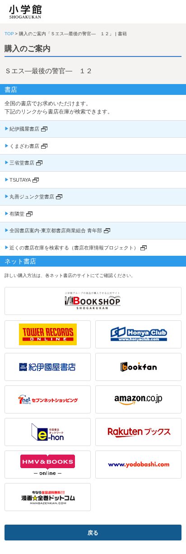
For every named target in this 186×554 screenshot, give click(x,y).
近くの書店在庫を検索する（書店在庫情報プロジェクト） (74, 247)
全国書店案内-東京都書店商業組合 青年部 (55, 230)
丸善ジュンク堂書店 (31, 196)
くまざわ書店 (24, 146)
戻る (93, 533)
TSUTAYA (20, 180)
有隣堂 (16, 213)
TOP (9, 33)
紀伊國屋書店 (24, 128)
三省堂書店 (21, 162)
